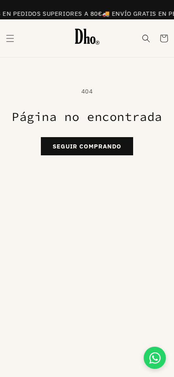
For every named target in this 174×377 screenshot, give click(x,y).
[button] (10, 38)
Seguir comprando (87, 146)
